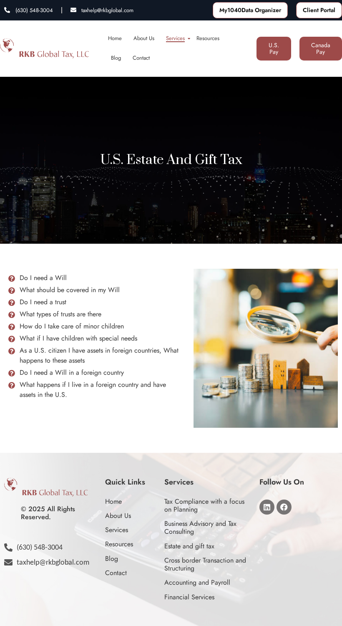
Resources (207, 38)
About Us (143, 38)
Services (175, 38)
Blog (116, 58)
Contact (141, 58)
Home (115, 38)
